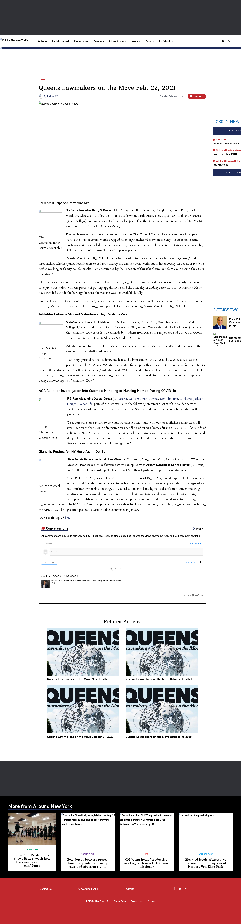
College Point (138, 399)
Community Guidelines (90, 536)
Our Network (164, 41)
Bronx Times (32, 849)
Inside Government (60, 41)
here (68, 518)
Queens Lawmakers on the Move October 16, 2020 (159, 737)
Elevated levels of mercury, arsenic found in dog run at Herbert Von (205, 863)
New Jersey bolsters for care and (88, 863)
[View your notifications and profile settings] (223, 41)
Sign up (198, 543)
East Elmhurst (169, 399)
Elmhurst (186, 399)
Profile (199, 528)
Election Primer (81, 41)
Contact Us (42, 41)
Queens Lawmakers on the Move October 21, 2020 (80, 737)
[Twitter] (180, 889)
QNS (147, 854)
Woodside (85, 404)
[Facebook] (174, 889)
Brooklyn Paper (206, 854)
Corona (153, 399)
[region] (122, 568)
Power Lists (98, 41)
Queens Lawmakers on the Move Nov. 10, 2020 (78, 679)
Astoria (122, 399)
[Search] (229, 41)
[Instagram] (186, 889)
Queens (42, 79)
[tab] (49, 562)
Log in (190, 543)
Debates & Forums (117, 41)
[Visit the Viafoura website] (197, 595)
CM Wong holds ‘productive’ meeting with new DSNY (146, 863)
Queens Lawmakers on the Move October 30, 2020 (159, 679)
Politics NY (52, 96)
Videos (148, 41)
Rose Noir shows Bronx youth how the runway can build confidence (32, 860)
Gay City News (87, 854)
